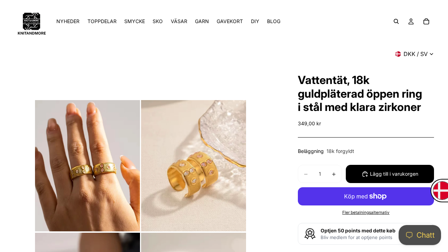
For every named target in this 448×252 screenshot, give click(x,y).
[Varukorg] (426, 21)
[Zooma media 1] (87, 165)
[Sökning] (396, 21)
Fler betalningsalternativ (366, 212)
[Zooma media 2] (193, 165)
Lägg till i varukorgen (394, 174)
